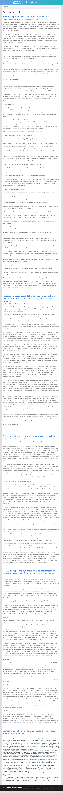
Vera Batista (21, 19)
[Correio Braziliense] (18, 2)
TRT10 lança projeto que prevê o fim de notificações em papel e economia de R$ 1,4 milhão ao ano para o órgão (29, 572)
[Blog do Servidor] (36, 2)
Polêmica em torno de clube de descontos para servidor (29, 436)
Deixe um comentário (29, 19)
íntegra (8, 424)
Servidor (37, 19)
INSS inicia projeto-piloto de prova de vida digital (26, 16)
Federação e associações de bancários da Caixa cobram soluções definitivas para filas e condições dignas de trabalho (29, 298)
